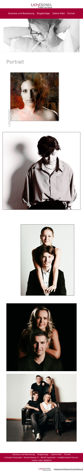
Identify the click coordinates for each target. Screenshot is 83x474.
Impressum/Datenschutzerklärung (68, 469)
